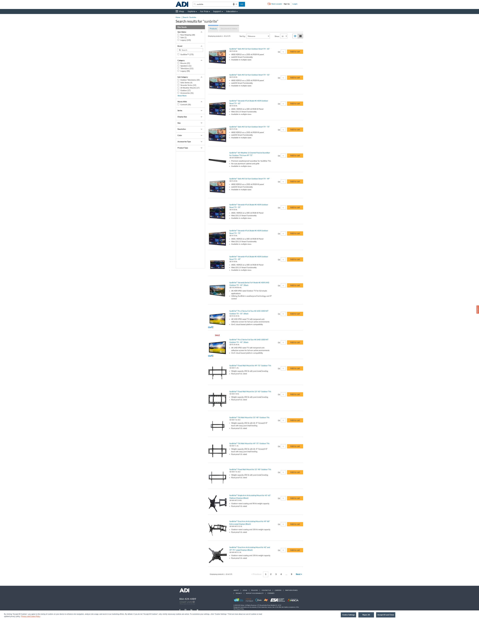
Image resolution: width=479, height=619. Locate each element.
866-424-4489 (187, 598)
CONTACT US (266, 590)
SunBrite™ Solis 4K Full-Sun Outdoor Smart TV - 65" (249, 49)
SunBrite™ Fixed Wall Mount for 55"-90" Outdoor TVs (250, 469)
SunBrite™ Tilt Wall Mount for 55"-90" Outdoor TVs (249, 417)
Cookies (271, 593)
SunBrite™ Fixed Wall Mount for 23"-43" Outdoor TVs (250, 391)
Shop (181, 11)
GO (241, 4)
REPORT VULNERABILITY (255, 593)
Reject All (366, 615)
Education (231, 11)
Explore (191, 11)
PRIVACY (239, 593)
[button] (478, 310)
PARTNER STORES (291, 590)
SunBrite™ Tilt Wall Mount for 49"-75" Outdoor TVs (249, 443)
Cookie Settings (348, 615)
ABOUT (236, 590)
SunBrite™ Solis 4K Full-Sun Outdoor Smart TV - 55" (249, 75)
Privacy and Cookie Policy (30, 616)
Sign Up (287, 4)
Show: (277, 36)
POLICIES (254, 590)
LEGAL (245, 590)
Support (217, 11)
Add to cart (295, 52)
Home (178, 17)
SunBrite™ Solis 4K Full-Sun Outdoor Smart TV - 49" (249, 179)
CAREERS (278, 590)
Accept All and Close (385, 615)
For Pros (204, 11)
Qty (279, 52)
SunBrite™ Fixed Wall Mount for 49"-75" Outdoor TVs (250, 365)
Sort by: (243, 36)
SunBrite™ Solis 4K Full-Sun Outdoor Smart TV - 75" (249, 127)
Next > (299, 574)
